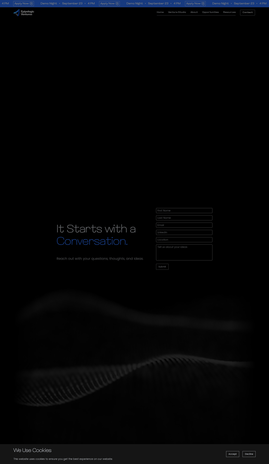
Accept (233, 454)
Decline (249, 454)
